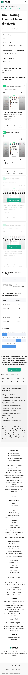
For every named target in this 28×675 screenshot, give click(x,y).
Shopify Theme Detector (14, 460)
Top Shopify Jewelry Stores (14, 549)
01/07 (19, 594)
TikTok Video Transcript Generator (14, 518)
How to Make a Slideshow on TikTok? (14, 626)
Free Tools (14, 491)
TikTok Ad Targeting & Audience (14, 458)
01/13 (14, 592)
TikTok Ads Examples (14, 563)
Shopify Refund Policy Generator (14, 480)
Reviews (14, 522)
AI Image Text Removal (14, 527)
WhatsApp (14, 639)
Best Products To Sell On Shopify (14, 553)
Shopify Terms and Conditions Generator (14, 483)
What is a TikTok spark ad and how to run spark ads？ (14, 623)
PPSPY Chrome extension (14, 494)
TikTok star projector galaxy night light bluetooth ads (13, 414)
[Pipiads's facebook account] (9, 665)
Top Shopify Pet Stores (14, 546)
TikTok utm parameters (14, 456)
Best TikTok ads (14, 570)
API (14, 642)
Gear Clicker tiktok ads (19, 381)
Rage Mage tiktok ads (24, 378)
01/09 (8, 594)
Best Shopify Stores (14, 544)
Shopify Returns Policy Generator (14, 486)
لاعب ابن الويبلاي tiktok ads (8, 378)
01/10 (19, 592)
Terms (12, 669)
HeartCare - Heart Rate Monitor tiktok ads (19, 378)
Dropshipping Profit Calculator (14, 473)
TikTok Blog (14, 565)
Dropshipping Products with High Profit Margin (14, 538)
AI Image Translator (14, 525)
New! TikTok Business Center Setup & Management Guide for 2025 (14, 606)
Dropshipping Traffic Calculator (14, 465)
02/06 (14, 590)
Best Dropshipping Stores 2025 (14, 530)
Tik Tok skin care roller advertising (11, 405)
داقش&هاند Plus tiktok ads (3, 381)
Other (23, 585)
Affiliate (14, 496)
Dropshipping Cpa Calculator (14, 468)
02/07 (8, 590)
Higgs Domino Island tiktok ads (3, 378)
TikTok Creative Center (14, 515)
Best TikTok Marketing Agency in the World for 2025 (14, 618)
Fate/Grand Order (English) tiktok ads (8, 381)
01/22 (19, 590)
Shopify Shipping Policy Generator (14, 489)
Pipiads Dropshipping (14, 535)
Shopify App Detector (14, 463)
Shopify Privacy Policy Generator (14, 477)
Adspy (14, 503)
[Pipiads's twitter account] (12, 665)
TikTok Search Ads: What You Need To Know (14, 602)
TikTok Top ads (14, 567)
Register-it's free (14, 200)
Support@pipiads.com (14, 637)
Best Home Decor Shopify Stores (14, 556)
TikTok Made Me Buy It (14, 541)
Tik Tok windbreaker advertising (11, 397)
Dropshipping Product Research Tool (14, 532)
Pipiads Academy (14, 575)
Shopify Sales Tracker (14, 453)
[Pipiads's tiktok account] (16, 665)
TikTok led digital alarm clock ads (11, 420)
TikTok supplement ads (8, 418)
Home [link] (2, 6)
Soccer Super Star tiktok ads (14, 381)
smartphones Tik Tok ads (9, 411)
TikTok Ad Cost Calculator (14, 470)
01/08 (14, 594)
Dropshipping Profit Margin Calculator (14, 475)
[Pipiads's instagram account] (19, 665)
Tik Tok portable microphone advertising (13, 400)
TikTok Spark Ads (14, 508)
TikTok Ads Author (14, 572)
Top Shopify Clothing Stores (14, 551)
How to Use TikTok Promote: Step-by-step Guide (14, 614)
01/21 (8, 592)
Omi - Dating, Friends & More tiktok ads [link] (10, 8)
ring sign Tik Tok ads (8, 403)
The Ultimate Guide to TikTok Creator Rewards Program (14, 610)
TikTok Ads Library (14, 513)
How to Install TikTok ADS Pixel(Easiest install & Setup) (14, 629)
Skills (14, 510)
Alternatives (14, 520)
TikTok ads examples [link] (11, 6)
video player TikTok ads (8, 395)
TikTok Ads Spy (14, 505)
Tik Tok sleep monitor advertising (11, 408)
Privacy (8, 669)
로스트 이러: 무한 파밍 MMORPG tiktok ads (14, 378)
